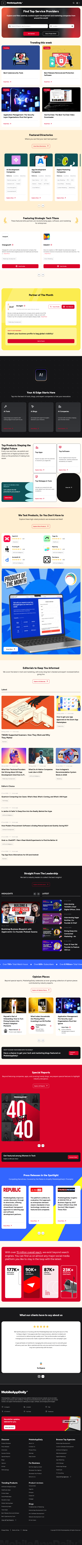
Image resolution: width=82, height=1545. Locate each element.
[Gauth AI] (7, 538)
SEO (72, 180)
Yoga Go (31, 1489)
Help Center (32, 1456)
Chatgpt (31, 1499)
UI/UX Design (60, 1463)
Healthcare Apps (6, 1490)
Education (15, 542)
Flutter (40, 183)
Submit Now (8, 498)
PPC (68, 180)
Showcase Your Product (35, 1473)
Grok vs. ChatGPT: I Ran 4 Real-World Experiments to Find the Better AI (29, 840)
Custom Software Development (11, 258)
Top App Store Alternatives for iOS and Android (20, 855)
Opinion (4, 1463)
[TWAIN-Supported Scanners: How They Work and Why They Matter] (28, 712)
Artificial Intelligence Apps (9, 1486)
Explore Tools (7, 428)
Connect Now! (72, 1053)
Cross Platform (36, 187)
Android (34, 183)
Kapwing (55, 546)
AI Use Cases (32, 1520)
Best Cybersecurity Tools (8, 1516)
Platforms (9, 175)
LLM (19, 180)
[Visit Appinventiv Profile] (47, 237)
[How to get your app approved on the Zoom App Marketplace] (68, 703)
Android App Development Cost (37, 1510)
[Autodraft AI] (7, 559)
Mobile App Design (61, 1466)
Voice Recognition (11, 187)
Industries (23, 175)
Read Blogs (34, 428)
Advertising (71, 187)
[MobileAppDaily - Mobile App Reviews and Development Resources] (41, 1393)
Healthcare (55, 542)
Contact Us (32, 1446)
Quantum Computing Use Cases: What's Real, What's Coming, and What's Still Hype (34, 797)
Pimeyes (31, 1492)
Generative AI (10, 183)
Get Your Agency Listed (35, 1466)
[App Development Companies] (41, 160)
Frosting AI (15, 546)
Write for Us (32, 1476)
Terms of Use (15, 1530)
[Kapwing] (47, 549)
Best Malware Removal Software (10, 1513)
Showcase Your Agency (35, 1470)
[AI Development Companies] (16, 160)
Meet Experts (62, 428)
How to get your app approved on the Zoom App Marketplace (67, 719)
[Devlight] (11, 307)
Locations (16, 175)
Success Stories (6, 1453)
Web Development (61, 1453)
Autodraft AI (16, 557)
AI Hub (3, 1466)
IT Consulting (60, 1473)
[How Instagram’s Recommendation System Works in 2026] (68, 755)
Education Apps (6, 1499)
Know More (7, 1221)
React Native (35, 180)
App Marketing (61, 180)
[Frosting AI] (7, 549)
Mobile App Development (50, 258)
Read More (7, 253)
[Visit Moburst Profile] (5, 237)
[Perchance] (47, 559)
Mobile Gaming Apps (7, 1503)
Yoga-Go (55, 536)
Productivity (61, 726)
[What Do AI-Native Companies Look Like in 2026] (41, 755)
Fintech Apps (5, 1493)
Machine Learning (11, 180)
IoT (42, 180)
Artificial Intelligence (18, 552)
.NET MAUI (46, 183)
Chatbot (18, 183)
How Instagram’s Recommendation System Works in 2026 (66, 772)
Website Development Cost (36, 1516)
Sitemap (31, 1453)
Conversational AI (11, 191)
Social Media (61, 183)
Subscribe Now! (9, 1427)
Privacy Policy (32, 1450)
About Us (31, 1443)
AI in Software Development (36, 1513)
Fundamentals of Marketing (36, 1507)
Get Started (31, 33)
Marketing (59, 778)
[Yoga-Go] (47, 538)
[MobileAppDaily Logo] (15, 3)
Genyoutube (32, 1485)
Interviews (4, 1450)
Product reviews (36, 1483)
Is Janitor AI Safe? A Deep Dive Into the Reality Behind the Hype (27, 811)
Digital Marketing (61, 1456)
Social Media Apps (6, 1496)
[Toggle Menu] (4, 3)
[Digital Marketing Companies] (66, 160)
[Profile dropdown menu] (78, 3)
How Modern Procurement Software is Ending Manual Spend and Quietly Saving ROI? (35, 826)
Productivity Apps (6, 1506)
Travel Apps (5, 1509)
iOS (46, 180)
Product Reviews (6, 1443)
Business (4, 741)
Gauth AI (15, 536)
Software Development (8, 829)
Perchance (55, 557)
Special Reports (6, 1456)
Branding (68, 183)
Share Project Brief (50, 33)
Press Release (5, 1446)
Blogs (3, 1459)
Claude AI (31, 1495)
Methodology (5, 1469)
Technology (5, 800)
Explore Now (38, 470)
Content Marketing (62, 187)
